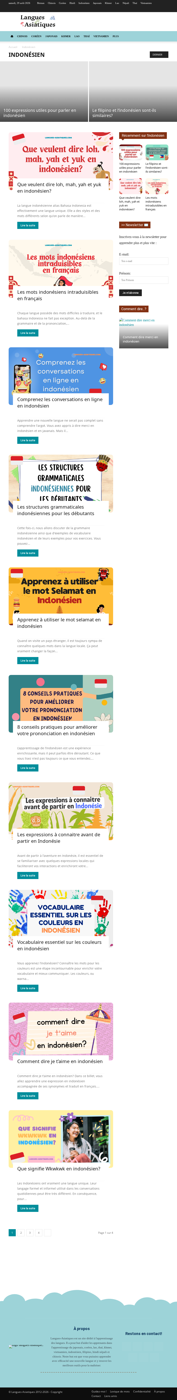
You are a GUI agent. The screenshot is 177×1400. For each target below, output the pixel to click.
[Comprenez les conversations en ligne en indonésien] (61, 376)
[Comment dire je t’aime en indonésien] (61, 1031)
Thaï (135, 3)
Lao (117, 3)
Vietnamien (146, 3)
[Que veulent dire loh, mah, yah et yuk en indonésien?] (61, 161)
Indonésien (84, 3)
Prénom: (125, 273)
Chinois (51, 3)
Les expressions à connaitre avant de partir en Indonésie (58, 837)
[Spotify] (158, 9)
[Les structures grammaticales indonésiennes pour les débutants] (61, 484)
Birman (40, 3)
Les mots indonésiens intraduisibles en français (156, 203)
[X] (165, 9)
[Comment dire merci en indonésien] (143, 333)
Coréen (62, 3)
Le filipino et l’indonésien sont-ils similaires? (156, 167)
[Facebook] (122, 9)
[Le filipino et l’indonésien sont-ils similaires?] (133, 91)
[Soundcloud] (151, 9)
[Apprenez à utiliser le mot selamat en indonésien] (61, 596)
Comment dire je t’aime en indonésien (60, 1061)
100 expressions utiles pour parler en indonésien (130, 167)
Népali (126, 3)
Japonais (97, 3)
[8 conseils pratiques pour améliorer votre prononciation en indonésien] (61, 704)
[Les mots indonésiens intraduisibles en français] (61, 269)
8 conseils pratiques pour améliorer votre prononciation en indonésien (57, 730)
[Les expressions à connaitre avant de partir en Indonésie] (61, 811)
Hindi (72, 3)
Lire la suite (28, 225)
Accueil (13, 47)
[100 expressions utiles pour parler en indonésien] (44, 91)
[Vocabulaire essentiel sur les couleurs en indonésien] (61, 919)
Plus (116, 36)
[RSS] (144, 9)
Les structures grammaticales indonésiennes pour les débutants (55, 509)
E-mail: (124, 254)
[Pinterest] (136, 9)
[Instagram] (129, 9)
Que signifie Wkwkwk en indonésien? (58, 1168)
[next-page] (47, 1232)
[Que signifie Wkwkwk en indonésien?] (61, 1139)
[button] (163, 36)
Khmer (108, 3)
